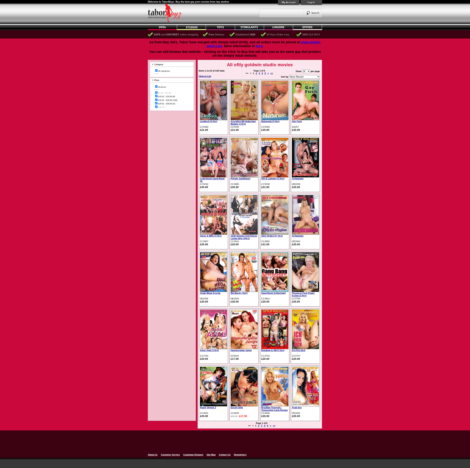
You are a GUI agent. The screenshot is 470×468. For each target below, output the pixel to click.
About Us (153, 455)
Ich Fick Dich (298, 350)
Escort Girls (237, 407)
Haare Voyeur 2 (208, 407)
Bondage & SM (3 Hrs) (272, 350)
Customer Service (170, 455)
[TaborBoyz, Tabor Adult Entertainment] (167, 21)
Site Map (211, 455)
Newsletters (240, 455)
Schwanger (298, 178)
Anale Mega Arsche (210, 293)
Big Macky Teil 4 (239, 293)
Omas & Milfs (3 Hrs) (211, 236)
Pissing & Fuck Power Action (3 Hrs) (303, 294)
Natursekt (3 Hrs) (270, 121)
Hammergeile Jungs (241, 350)
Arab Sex (297, 407)
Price (156, 80)
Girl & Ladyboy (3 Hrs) (272, 178)
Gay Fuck (297, 121)
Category (158, 64)
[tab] (172, 64)
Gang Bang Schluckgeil (273, 293)
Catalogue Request (193, 455)
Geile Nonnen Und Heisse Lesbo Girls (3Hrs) (244, 237)
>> (271, 73)
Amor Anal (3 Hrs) (209, 350)
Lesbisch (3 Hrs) (208, 121)
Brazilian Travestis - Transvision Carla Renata (274, 408)
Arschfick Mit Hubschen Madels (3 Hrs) (243, 122)
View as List (205, 76)
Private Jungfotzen (240, 178)
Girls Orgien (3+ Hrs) (272, 236)
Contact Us (225, 455)
